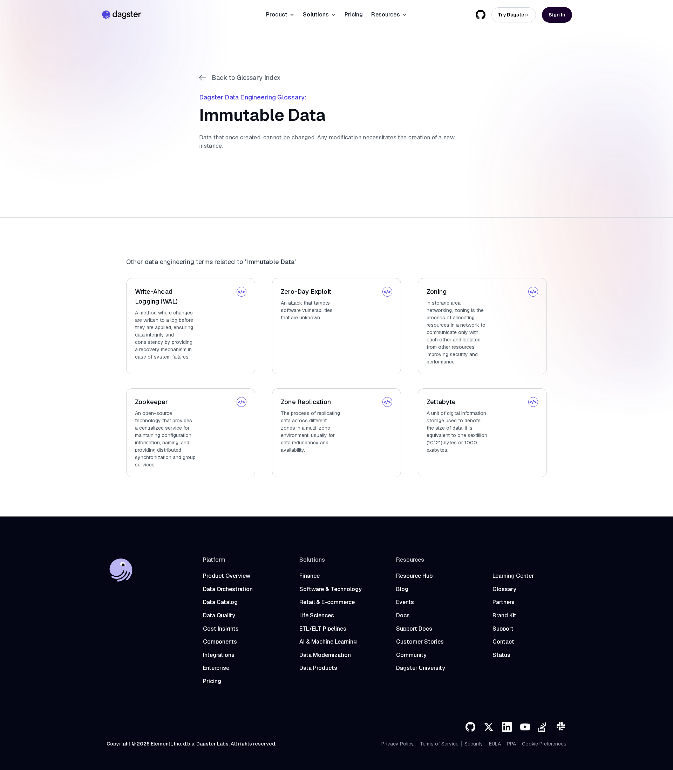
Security (473, 744)
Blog (402, 589)
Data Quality (219, 615)
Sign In (557, 15)
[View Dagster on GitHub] (480, 15)
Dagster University (420, 668)
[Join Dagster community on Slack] (561, 727)
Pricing (354, 14)
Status (501, 655)
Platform (214, 559)
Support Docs (414, 628)
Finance (309, 576)
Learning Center (513, 576)
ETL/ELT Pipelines (322, 628)
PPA (511, 744)
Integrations (218, 655)
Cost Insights (221, 628)
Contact (503, 641)
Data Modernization (325, 655)
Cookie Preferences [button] (544, 744)
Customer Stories (420, 641)
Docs (403, 615)
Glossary (504, 589)
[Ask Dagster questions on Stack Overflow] (543, 727)
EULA (495, 744)
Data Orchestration (228, 589)
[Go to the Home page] (121, 14)
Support (503, 628)
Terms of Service (439, 744)
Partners (503, 602)
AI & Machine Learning (328, 641)
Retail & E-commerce (327, 602)
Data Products (318, 668)
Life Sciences (316, 615)
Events (405, 602)
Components (220, 641)
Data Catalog (220, 602)
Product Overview (226, 576)
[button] (280, 14)
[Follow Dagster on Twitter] (489, 727)
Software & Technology (330, 589)
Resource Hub (414, 576)
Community (411, 655)
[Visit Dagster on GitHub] (470, 727)
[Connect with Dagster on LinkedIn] (507, 727)
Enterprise (216, 668)
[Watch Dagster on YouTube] (525, 727)
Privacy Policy (397, 744)
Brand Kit (504, 615)
